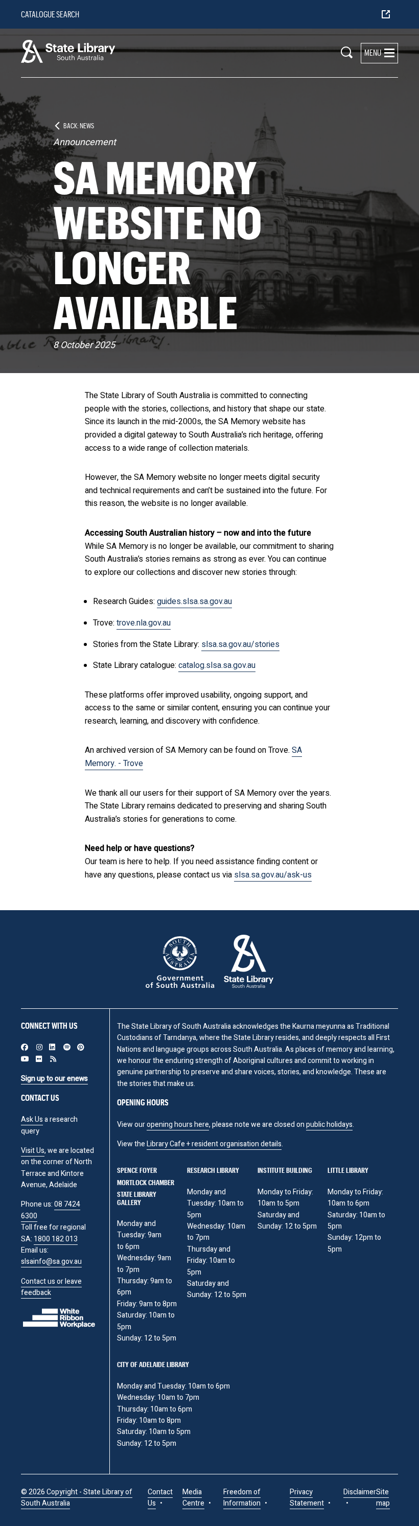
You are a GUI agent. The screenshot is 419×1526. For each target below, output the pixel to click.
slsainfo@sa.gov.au (51, 1261)
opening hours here (178, 1124)
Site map (383, 1498)
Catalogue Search (50, 14)
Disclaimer (359, 1492)
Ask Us (32, 1119)
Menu (372, 52)
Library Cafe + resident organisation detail (212, 1144)
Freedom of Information (242, 1498)
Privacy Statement (307, 1498)
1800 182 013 (56, 1239)
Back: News (78, 125)
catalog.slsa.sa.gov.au (216, 665)
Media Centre (193, 1498)
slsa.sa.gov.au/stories (240, 644)
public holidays (329, 1124)
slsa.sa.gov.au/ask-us (273, 875)
